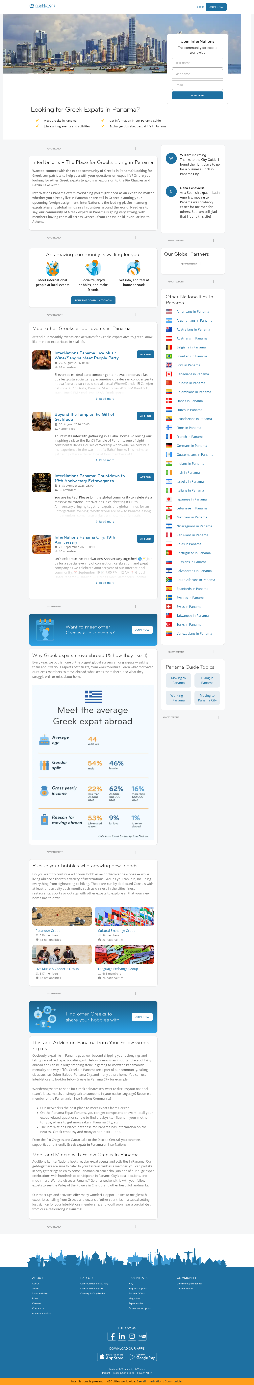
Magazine (134, 1298)
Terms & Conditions (123, 1372)
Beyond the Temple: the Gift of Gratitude (84, 416)
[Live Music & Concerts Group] (63, 963)
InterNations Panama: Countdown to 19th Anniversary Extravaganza (90, 478)
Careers (36, 1303)
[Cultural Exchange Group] (126, 924)
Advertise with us (42, 1313)
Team (35, 1288)
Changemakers (185, 1288)
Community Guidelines (190, 1283)
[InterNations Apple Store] (111, 1357)
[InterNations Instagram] (132, 1336)
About (35, 1283)
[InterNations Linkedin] (122, 1336)
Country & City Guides (92, 1293)
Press (35, 1298)
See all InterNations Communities (160, 1381)
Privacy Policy (144, 1372)
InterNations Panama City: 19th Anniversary (85, 539)
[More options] (136, 149)
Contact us (38, 1308)
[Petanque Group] (63, 924)
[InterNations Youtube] (142, 1336)
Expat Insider (136, 1303)
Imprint (106, 1372)
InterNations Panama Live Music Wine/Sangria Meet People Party (87, 355)
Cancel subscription (140, 1308)
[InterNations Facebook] (112, 1336)
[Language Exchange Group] (126, 963)
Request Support (138, 1288)
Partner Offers (137, 1293)
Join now (197, 95)
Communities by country (94, 1283)
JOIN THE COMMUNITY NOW (93, 300)
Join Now (216, 7)
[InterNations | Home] (41, 6)
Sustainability (39, 1293)
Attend (145, 354)
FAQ (131, 1283)
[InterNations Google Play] (142, 1357)
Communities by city (91, 1288)
